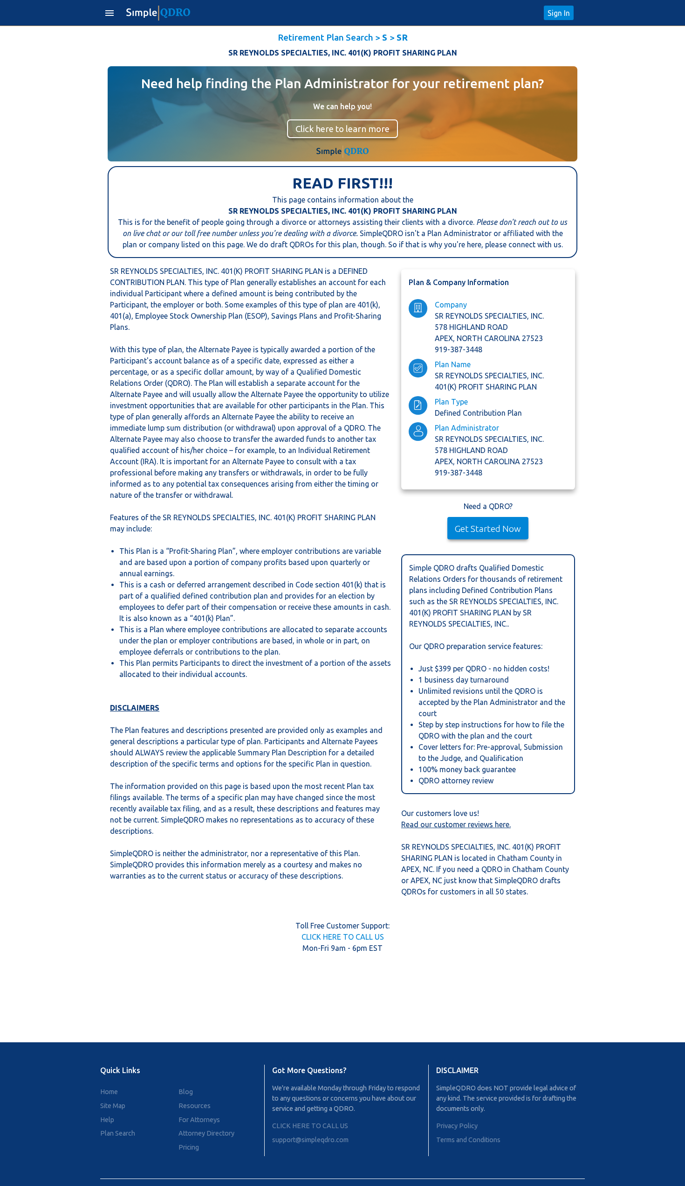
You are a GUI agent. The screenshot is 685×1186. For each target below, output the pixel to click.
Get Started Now (488, 528)
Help (107, 1119)
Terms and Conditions (468, 1140)
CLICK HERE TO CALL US (342, 937)
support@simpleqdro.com (310, 1140)
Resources (194, 1105)
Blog (185, 1091)
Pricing (188, 1147)
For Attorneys (199, 1119)
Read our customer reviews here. (456, 824)
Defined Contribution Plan (478, 413)
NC (428, 869)
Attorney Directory (206, 1133)
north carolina (489, 338)
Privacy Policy (457, 1126)
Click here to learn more (342, 129)
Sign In (559, 13)
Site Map (112, 1105)
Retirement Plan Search (325, 37)
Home (109, 1091)
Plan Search (117, 1133)
